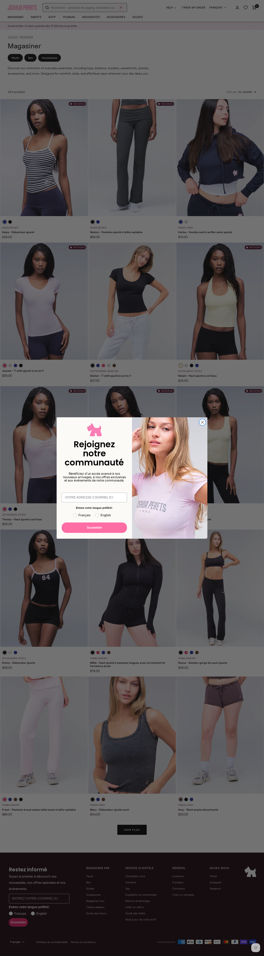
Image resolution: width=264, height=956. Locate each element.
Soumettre (94, 527)
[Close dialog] (202, 422)
